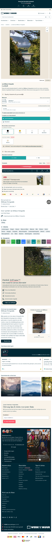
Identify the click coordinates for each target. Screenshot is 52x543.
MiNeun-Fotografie (9, 84)
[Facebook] (12, 517)
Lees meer (12, 206)
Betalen (6, 455)
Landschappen (5, 229)
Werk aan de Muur (8, 492)
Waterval (32, 229)
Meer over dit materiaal (45, 97)
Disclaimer (21, 533)
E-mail (14, 447)
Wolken (41, 229)
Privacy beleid (41, 533)
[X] (14, 517)
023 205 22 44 (20, 444)
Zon (12, 233)
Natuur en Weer (24, 229)
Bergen (12, 229)
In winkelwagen (27, 166)
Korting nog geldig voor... (26, 171)
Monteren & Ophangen (9, 459)
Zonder (15, 157)
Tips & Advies (38, 20)
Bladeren (21, 233)
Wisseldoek (7, 121)
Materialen (30, 20)
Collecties (12, 20)
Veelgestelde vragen (9, 451)
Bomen (3, 231)
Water (16, 233)
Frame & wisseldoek (9, 118)
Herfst (46, 229)
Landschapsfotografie (34, 231)
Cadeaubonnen (8, 461)
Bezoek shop (4, 206)
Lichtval (48, 231)
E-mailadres (6, 414)
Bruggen (9, 231)
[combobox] (22, 17)
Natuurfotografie (23, 231)
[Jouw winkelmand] (49, 13)
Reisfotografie (28, 233)
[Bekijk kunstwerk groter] (47, 28)
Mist (37, 229)
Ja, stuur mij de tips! (9, 421)
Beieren (42, 231)
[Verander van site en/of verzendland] (50, 9)
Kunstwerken (4, 20)
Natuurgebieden (5, 233)
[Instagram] (7, 517)
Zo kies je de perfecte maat (44, 105)
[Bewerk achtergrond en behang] (47, 31)
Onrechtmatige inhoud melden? (30, 533)
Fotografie (15, 231)
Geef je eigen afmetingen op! (14, 112)
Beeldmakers (21, 20)
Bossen (17, 229)
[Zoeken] (49, 17)
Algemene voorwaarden (13, 533)
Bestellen (6, 453)
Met (39, 157)
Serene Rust (36, 233)
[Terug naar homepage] (9, 13)
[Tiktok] (16, 517)
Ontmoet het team (33, 459)
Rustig (3, 222)
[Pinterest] (10, 517)
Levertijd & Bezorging (9, 457)
